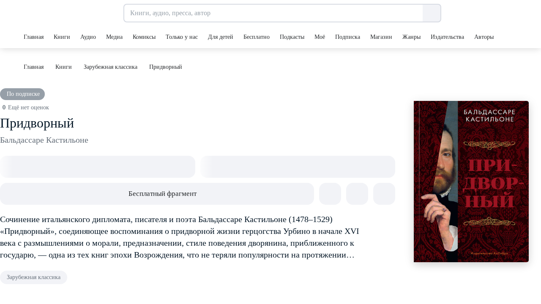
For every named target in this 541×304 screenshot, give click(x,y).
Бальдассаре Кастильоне (44, 139)
